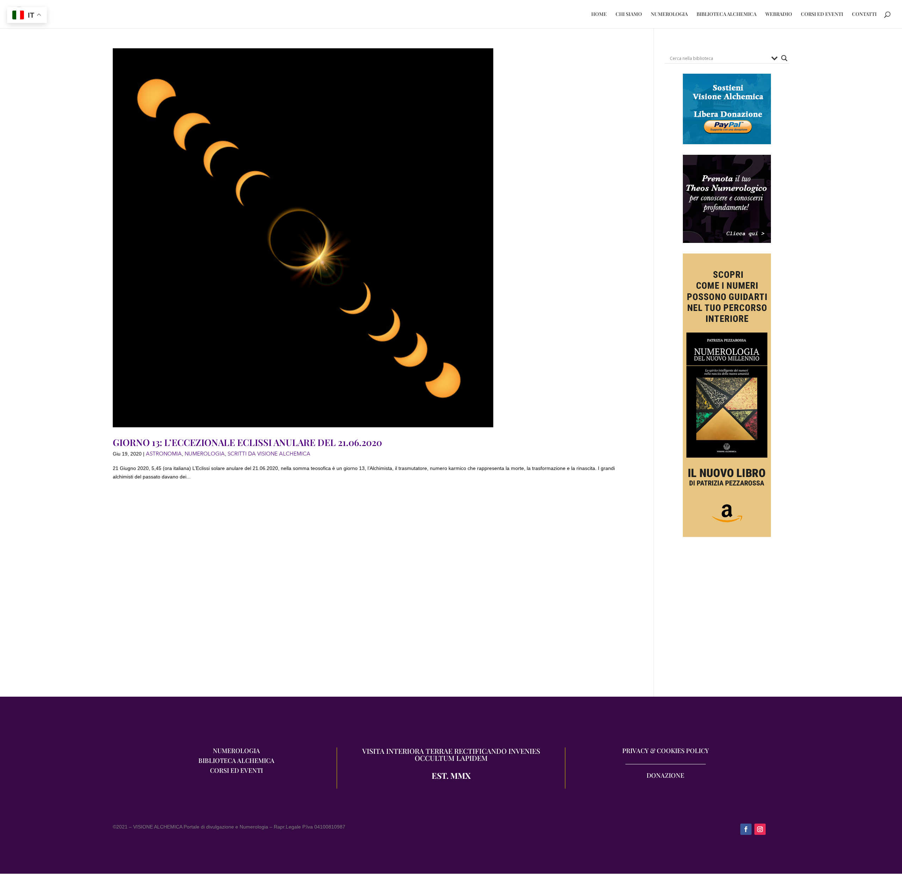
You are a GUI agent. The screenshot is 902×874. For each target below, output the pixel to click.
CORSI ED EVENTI (822, 14)
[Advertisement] (727, 620)
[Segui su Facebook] (746, 829)
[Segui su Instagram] (760, 829)
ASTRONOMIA (164, 453)
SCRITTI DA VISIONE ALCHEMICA (269, 453)
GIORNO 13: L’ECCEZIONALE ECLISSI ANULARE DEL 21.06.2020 (247, 442)
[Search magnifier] (784, 58)
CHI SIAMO (629, 14)
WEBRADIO (778, 14)
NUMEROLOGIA (669, 14)
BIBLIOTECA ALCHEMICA (726, 14)
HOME (599, 14)
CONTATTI (864, 14)
